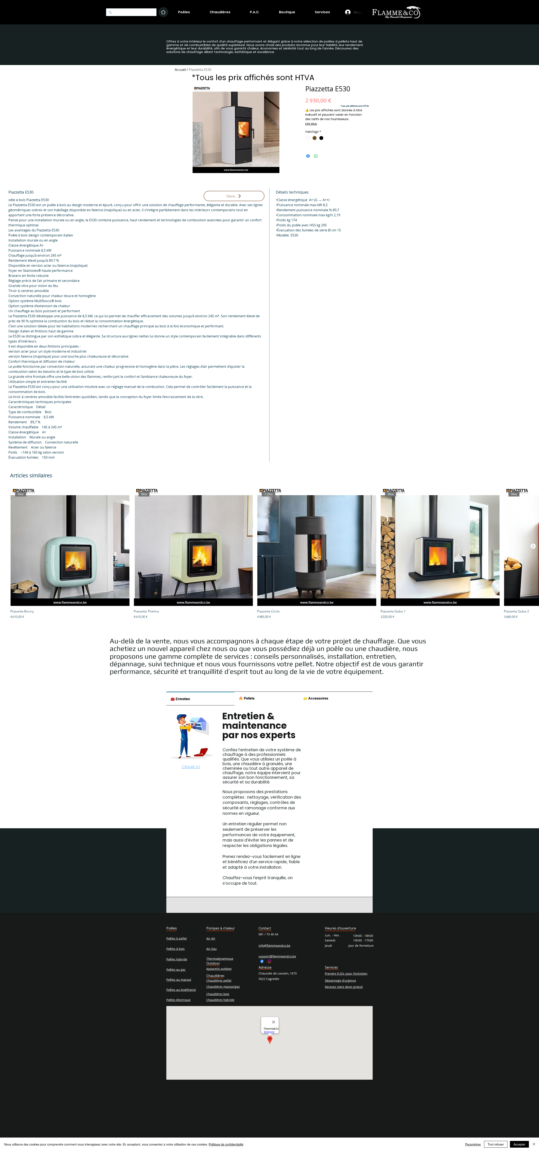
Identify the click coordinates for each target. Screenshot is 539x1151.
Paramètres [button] (473, 1144)
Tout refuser (496, 1144)
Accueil (180, 69)
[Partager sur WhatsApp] (316, 156)
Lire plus (311, 124)
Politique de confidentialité (226, 1144)
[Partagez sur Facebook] (308, 156)
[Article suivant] (533, 546)
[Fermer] (533, 1144)
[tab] (200, 698)
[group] (269, 553)
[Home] (163, 12)
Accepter (519, 1144)
